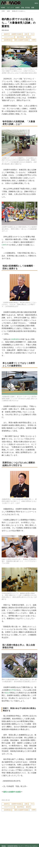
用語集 (4, 846)
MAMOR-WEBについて (15, 846)
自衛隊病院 (14, 339)
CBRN (4, 245)
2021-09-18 (5, 30)
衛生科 (7, 693)
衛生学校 (12, 690)
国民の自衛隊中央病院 (12, 792)
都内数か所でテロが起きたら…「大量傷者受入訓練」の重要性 (19, 23)
